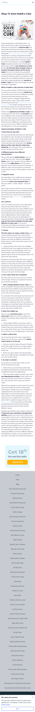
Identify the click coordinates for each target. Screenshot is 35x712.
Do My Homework (17, 521)
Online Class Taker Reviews (17, 669)
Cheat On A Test (17, 591)
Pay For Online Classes (17, 614)
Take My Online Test (17, 549)
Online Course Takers (17, 604)
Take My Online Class (17, 651)
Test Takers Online (17, 679)
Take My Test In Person (17, 544)
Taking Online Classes (17, 558)
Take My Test (17, 540)
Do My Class (17, 632)
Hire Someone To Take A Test (17, 618)
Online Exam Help (17, 577)
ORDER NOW (17, 462)
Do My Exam (17, 567)
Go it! (17, 709)
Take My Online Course (17, 600)
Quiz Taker (17, 595)
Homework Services (17, 586)
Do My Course (17, 609)
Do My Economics (17, 655)
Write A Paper (17, 512)
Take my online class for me (17, 628)
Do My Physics (17, 665)
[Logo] (4, 2)
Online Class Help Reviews (18, 646)
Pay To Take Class (17, 563)
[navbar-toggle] (33, 2)
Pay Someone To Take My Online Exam (17, 683)
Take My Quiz (17, 554)
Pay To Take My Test (17, 637)
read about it (17, 197)
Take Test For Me (17, 623)
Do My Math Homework (17, 503)
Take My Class (17, 526)
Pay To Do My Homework (17, 489)
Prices (17, 475)
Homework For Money (17, 530)
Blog (17, 484)
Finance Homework (17, 493)
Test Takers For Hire (17, 535)
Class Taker (17, 581)
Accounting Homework (17, 516)
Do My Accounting (17, 674)
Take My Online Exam (17, 572)
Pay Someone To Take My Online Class (17, 688)
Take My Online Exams (17, 641)
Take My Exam (17, 498)
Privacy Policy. (5, 704)
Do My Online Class (17, 507)
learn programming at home (18, 53)
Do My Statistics (17, 660)
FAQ (17, 479)
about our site (6, 402)
